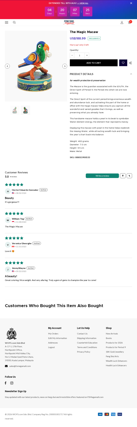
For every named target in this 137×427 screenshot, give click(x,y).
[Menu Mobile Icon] (6, 22)
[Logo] (69, 22)
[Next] (64, 66)
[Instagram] (11, 383)
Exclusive (93, 38)
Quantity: (74, 50)
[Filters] (123, 175)
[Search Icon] (17, 22)
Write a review (102, 175)
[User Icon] (122, 22)
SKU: (80, 157)
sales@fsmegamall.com (20, 366)
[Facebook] (5, 383)
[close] (131, 3)
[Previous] (7, 66)
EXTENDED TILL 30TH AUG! (63, 3)
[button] (123, 62)
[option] (36, 66)
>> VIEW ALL (82, 3)
